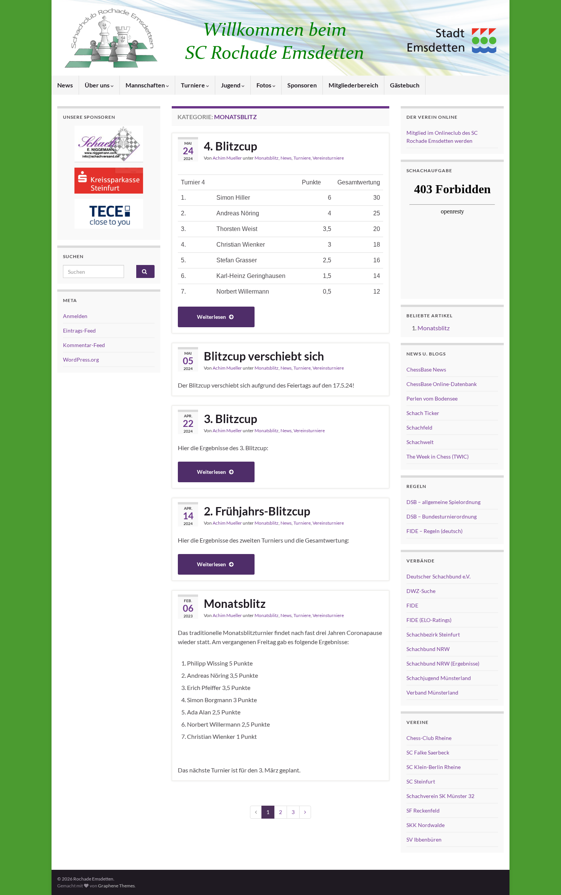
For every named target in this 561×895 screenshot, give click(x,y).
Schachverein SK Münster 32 (440, 796)
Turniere (193, 85)
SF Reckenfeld (423, 810)
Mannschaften (146, 85)
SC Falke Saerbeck (427, 752)
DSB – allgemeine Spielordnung (443, 502)
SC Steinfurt (420, 781)
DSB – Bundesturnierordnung (441, 516)
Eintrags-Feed (79, 330)
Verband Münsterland (432, 692)
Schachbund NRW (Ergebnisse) (442, 663)
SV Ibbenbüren (424, 839)
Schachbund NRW (428, 649)
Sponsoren (302, 85)
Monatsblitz (267, 158)
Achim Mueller (227, 158)
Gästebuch (404, 85)
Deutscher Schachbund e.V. (438, 576)
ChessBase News (426, 369)
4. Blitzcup (230, 146)
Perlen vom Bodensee (432, 398)
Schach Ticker (422, 413)
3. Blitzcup (230, 418)
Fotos (264, 85)
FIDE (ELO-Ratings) (428, 620)
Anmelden (75, 316)
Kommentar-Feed (84, 345)
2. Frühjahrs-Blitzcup (257, 511)
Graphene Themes (116, 886)
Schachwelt (420, 442)
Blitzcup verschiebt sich (264, 356)
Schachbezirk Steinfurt (433, 634)
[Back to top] (543, 877)
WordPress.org (81, 359)
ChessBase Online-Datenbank (441, 384)
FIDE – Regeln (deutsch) (434, 531)
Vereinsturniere (328, 158)
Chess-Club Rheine (428, 738)
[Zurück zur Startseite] (280, 38)
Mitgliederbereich (353, 85)
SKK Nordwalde (425, 825)
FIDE (412, 605)
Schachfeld (419, 427)
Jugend (231, 85)
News (65, 85)
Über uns (98, 85)
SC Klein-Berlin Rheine (433, 767)
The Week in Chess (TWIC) (437, 456)
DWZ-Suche (420, 591)
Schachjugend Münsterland (438, 678)
